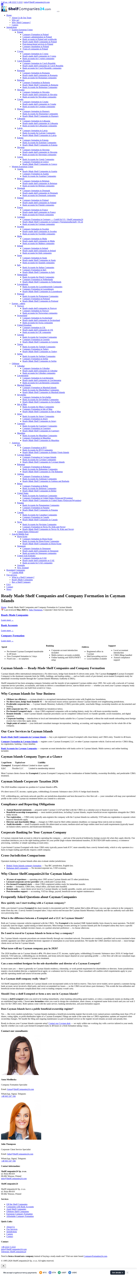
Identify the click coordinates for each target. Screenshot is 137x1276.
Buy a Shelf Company (21, 582)
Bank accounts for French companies (38, 214)
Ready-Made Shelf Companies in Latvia (39, 135)
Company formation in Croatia (35, 102)
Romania (21, 70)
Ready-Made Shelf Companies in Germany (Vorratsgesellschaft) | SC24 (52, 222)
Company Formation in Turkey (35, 349)
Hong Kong (22, 536)
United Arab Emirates (26, 556)
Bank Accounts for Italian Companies (38, 267)
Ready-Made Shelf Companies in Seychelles (41, 402)
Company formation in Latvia (34, 130)
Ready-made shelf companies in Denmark (40, 193)
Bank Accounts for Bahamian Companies (40, 469)
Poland (20, 32)
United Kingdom (24, 325)
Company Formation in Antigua (35, 476)
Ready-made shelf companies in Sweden (39, 231)
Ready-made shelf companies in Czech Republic (42, 66)
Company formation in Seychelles (36, 397)
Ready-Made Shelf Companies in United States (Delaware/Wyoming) (51, 500)
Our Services (11, 1229)
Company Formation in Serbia (35, 359)
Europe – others (18, 303)
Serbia (19, 354)
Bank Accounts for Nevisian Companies (39, 524)
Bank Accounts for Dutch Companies (38, 277)
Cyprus (20, 51)
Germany (21, 217)
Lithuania (21, 118)
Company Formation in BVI (34, 447)
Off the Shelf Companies (16, 1204)
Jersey (19, 414)
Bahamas (21, 464)
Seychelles (21, 395)
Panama (20, 503)
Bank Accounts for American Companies (39, 495)
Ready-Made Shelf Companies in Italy (38, 272)
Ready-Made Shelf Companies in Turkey (39, 351)
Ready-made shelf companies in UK (37, 330)
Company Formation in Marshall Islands (39, 387)
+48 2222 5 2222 (8, 1247)
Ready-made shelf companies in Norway (39, 308)
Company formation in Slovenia (36, 150)
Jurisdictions (11, 27)
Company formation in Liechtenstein (37, 378)
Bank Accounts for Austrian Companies (39, 176)
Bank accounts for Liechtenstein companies (40, 383)
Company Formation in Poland (35, 34)
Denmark (21, 188)
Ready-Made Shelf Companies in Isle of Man (41, 411)
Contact (9, 587)
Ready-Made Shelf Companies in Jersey (39, 421)
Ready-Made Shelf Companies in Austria (39, 171)
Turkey (20, 344)
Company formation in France (35, 210)
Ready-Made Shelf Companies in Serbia (39, 361)
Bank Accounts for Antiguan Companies (39, 479)
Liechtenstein (22, 375)
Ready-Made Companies (22, 580)
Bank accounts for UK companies (36, 332)
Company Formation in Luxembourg (38, 289)
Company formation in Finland (35, 200)
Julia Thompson (35, 610)
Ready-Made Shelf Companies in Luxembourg (42, 291)
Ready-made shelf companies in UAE (38, 560)
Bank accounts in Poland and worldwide (39, 39)
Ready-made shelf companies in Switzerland (41, 320)
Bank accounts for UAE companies (37, 563)
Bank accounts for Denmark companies (39, 195)
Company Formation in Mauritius (36, 438)
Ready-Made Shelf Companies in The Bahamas (42, 471)
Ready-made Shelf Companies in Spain (39, 260)
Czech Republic (24, 61)
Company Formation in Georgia (36, 339)
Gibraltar (21, 366)
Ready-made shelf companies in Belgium (39, 183)
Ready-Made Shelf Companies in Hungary (40, 116)
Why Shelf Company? (21, 22)
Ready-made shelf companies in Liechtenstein (41, 380)
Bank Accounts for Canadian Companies (39, 515)
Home (9, 15)
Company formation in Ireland (35, 248)
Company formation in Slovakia (36, 92)
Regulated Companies (15, 570)
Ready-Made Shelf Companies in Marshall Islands (43, 392)
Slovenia (20, 147)
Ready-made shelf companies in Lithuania (40, 123)
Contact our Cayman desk (60, 1023)
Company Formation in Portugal (36, 299)
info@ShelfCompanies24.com (37, 2)
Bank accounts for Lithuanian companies (39, 126)
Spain (19, 255)
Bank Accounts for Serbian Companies (38, 356)
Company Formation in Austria (35, 174)
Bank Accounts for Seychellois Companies (40, 399)
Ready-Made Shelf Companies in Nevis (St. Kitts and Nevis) (48, 529)
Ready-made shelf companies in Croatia (39, 104)
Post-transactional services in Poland (37, 44)
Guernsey (21, 423)
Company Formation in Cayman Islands (39, 457)
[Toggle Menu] (58, 11)
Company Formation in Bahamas (36, 467)
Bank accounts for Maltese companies (38, 243)
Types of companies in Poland (35, 49)
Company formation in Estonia (35, 140)
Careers (15, 25)
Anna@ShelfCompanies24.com (20, 1089)
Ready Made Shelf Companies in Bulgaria (40, 85)
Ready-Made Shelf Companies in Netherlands (41, 282)
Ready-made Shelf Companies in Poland (39, 42)
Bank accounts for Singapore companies (39, 553)
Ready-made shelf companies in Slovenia (39, 152)
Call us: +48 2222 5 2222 (12, 2)
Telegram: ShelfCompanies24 (13, 1252)
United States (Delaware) (27, 532)
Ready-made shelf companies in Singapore (40, 551)
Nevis (19, 522)
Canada (20, 512)
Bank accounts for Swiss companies (37, 323)
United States (22, 493)
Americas (16, 443)
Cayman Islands (24, 455)
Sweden (20, 226)
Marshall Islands (24, 385)
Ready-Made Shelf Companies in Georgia (40, 342)
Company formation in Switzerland (37, 318)
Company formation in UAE (34, 558)
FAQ (8, 584)
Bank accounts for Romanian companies (39, 78)
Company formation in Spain (34, 258)
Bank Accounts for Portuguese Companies (40, 296)
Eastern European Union (22, 30)
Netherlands (22, 275)
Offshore (15, 363)
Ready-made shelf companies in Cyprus (39, 56)
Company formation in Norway (35, 311)
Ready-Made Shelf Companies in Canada (40, 520)
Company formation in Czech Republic (39, 63)
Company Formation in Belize (35, 486)
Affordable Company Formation (20, 1216)
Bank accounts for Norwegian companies (39, 313)
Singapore (21, 546)
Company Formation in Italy (34, 270)
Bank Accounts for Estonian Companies (39, 142)
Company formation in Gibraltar (36, 368)
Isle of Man (22, 404)
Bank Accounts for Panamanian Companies (40, 505)
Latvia (19, 128)
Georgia (20, 335)
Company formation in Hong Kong (37, 539)
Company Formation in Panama (35, 508)
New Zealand (23, 568)
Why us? (15, 20)
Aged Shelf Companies (16, 1209)
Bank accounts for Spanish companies (38, 263)
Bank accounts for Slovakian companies (39, 97)
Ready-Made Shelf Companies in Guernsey (40, 431)
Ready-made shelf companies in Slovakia (39, 94)
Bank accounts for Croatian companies (38, 106)
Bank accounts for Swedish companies (38, 234)
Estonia (20, 138)
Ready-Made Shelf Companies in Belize (39, 491)
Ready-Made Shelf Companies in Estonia (39, 145)
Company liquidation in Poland (35, 46)
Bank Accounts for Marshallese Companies (40, 390)
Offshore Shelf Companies (17, 1211)
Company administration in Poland (37, 37)
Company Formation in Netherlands (37, 279)
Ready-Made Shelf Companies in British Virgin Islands (45, 452)
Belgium (20, 178)
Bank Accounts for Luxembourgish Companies (42, 287)
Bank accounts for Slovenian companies (39, 154)
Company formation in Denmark (36, 190)
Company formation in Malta (34, 239)
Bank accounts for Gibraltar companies (38, 373)
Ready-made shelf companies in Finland (39, 202)
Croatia (20, 99)
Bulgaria (20, 80)
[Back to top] (3, 1266)
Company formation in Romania (36, 73)
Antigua (20, 474)
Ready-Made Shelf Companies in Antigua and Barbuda (45, 481)
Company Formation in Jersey (35, 419)
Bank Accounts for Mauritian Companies (39, 435)
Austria (20, 169)
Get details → (117, 1272)
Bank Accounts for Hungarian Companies (40, 114)
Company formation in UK (33, 327)
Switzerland (22, 315)
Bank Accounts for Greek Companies (38, 159)
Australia (21, 565)
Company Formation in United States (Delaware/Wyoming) (47, 498)
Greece (20, 157)
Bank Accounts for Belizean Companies (39, 488)
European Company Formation (19, 1214)
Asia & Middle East (20, 534)
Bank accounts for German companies (38, 224)
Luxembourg (22, 284)
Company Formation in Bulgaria (36, 82)
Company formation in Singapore (36, 548)
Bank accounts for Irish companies (37, 253)
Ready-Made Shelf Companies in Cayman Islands (43, 462)
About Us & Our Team (21, 18)
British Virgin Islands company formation (23, 865)
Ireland (20, 246)
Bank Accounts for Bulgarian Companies (39, 87)
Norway (20, 306)
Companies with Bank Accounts (20, 1207)
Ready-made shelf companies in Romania (40, 75)
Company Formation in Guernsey (36, 428)
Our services (11, 575)
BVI (19, 445)
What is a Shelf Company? (23, 577)
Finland (20, 198)
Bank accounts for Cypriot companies (38, 58)
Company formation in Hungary (36, 111)
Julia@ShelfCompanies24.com (20, 1154)
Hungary (21, 109)
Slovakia (20, 90)
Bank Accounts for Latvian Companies (38, 133)
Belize (19, 483)
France (20, 207)
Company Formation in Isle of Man (37, 409)
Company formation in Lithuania (36, 121)
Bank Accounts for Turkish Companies (38, 347)
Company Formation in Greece (35, 162)
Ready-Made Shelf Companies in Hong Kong (41, 544)
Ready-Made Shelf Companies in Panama (40, 510)
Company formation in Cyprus (35, 54)
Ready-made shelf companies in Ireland (39, 251)
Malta (19, 236)
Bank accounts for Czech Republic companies (41, 68)
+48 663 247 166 (8, 1096)
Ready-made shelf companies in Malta (38, 241)
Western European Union (22, 166)
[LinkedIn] (2, 5)
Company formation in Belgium (35, 181)
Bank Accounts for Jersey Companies (38, 416)
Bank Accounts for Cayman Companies (39, 459)
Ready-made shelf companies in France (39, 212)
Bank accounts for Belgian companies (38, 186)
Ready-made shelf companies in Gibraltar (39, 371)
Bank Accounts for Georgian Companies (39, 337)
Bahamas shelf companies (17, 868)
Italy (19, 265)
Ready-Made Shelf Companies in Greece (39, 164)
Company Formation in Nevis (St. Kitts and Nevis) (43, 527)
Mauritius (21, 433)
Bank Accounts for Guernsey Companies (39, 426)
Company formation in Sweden (35, 229)
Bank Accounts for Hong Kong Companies (40, 541)
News (8, 589)
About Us (10, 1227)
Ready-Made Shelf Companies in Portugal (40, 301)
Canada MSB (17, 572)
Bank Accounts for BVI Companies (37, 450)
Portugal (20, 294)
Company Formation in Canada (35, 517)
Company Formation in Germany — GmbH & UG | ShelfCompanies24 (52, 219)
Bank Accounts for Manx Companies (38, 407)
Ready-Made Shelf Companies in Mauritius (40, 440)
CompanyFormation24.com (95, 1256)
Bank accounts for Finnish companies (38, 205)
